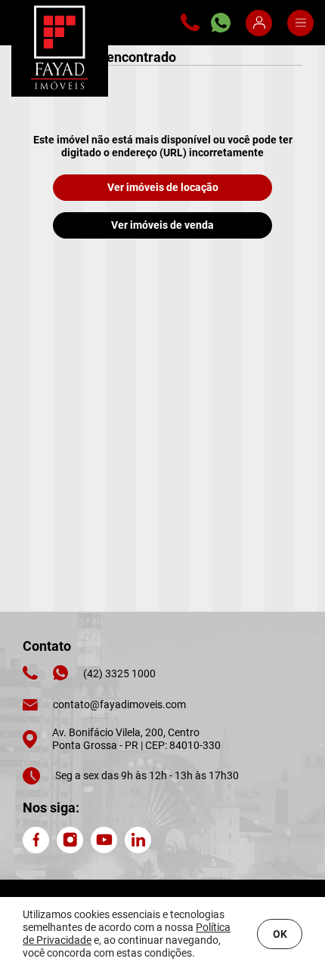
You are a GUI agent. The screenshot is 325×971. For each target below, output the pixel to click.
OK (280, 934)
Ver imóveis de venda (162, 225)
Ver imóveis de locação (162, 187)
